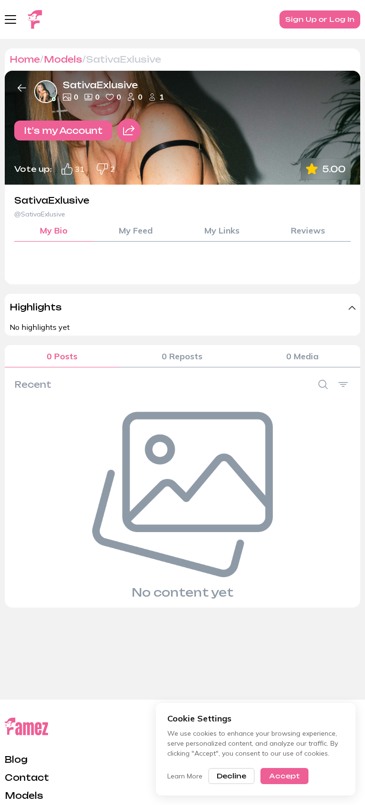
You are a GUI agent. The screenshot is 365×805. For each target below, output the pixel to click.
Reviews (308, 230)
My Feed (136, 230)
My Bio (53, 230)
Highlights (36, 307)
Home (25, 59)
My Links (222, 230)
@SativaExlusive (39, 214)
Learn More (184, 776)
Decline (231, 776)
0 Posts (62, 356)
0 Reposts (182, 356)
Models (63, 59)
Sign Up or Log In (320, 19)
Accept (284, 776)
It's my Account (63, 130)
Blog (16, 759)
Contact (27, 777)
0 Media (302, 356)
